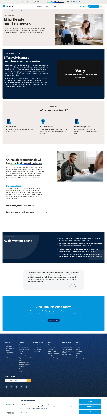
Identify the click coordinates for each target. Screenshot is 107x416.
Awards (78, 347)
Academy (50, 349)
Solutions (39, 6)
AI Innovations (66, 345)
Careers (78, 349)
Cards (20, 353)
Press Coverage (80, 358)
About (78, 345)
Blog (49, 345)
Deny (90, 411)
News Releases (80, 355)
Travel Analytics (37, 349)
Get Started (93, 6)
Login (84, 6)
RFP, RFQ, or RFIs (67, 355)
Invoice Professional (24, 364)
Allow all (90, 401)
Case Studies (51, 355)
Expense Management (8, 345)
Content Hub (51, 347)
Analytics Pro (37, 347)
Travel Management (10, 348)
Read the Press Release (77, 1)
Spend (20, 371)
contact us (53, 320)
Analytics (7, 355)
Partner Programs (67, 349)
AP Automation (9, 352)
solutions (6, 11)
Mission (78, 353)
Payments (7, 350)
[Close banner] (104, 399)
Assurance (22, 345)
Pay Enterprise (23, 366)
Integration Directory (68, 347)
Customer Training (53, 358)
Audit (6, 357)
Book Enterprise (23, 347)
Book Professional (24, 349)
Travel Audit (36, 351)
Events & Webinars (53, 351)
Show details (24, 413)
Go (20, 360)
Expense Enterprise (24, 355)
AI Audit (35, 345)
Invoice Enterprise (24, 362)
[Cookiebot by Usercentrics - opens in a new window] (10, 413)
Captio (21, 351)
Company (54, 6)
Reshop (21, 369)
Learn (47, 6)
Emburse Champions (53, 353)
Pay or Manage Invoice (66, 352)
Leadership (79, 351)
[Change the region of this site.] (101, 6)
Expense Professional (25, 358)
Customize (89, 406)
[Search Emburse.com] (80, 6)
